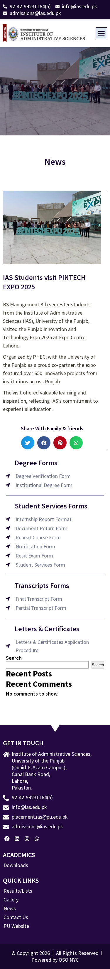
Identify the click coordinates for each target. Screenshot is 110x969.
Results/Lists (18, 891)
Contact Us (16, 917)
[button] (101, 33)
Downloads (16, 865)
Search (14, 657)
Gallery (11, 900)
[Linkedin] (17, 838)
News (10, 908)
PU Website (16, 926)
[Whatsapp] (37, 838)
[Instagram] (27, 838)
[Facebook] (7, 838)
